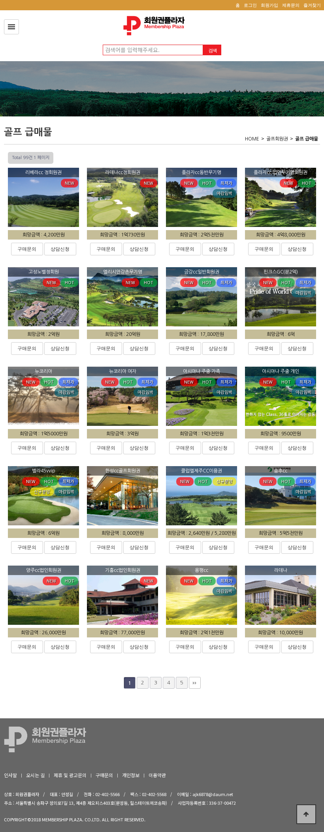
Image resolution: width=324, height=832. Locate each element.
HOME (252, 139)
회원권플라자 (156, 26)
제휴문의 (291, 5)
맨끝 (195, 683)
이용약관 (157, 775)
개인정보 (130, 775)
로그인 (250, 5)
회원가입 (269, 5)
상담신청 (60, 249)
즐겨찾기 (312, 5)
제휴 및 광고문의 (70, 775)
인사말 (10, 775)
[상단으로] (306, 814)
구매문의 (26, 249)
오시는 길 (35, 775)
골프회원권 (277, 139)
